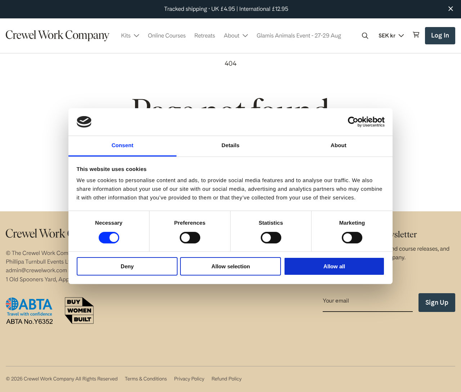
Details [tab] (230, 145)
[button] (365, 35)
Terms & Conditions (146, 379)
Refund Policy (226, 379)
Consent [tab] (123, 145)
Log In (441, 38)
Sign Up (436, 302)
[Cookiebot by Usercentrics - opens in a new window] (353, 121)
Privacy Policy (189, 379)
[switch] (190, 237)
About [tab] (338, 145)
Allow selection (230, 266)
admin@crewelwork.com (36, 270)
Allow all (334, 266)
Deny (127, 266)
